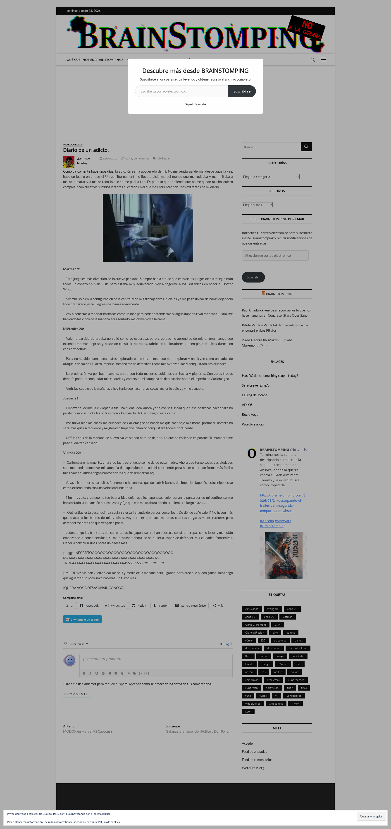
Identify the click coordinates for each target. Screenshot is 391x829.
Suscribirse (242, 91)
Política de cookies (109, 822)
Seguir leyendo (195, 104)
